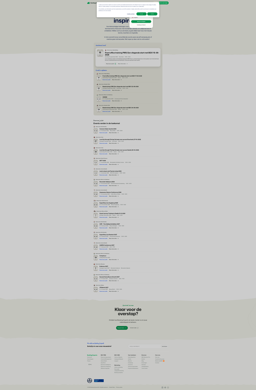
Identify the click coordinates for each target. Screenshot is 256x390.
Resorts (130, 361)
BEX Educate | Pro (146, 357)
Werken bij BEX (158, 361)
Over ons (157, 357)
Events (143, 359)
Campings (130, 362)
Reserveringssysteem (106, 357)
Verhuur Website (118, 357)
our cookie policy (140, 6)
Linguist (116, 361)
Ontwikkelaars (145, 366)
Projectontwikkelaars (133, 368)
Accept (141, 13)
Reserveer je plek (110, 63)
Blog (143, 361)
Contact (157, 362)
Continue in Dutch (141, 25)
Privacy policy (119, 387)
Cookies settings (131, 13)
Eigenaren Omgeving (106, 366)
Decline (152, 13)
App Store (103, 362)
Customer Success (159, 359)
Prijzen (88, 361)
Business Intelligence (106, 364)
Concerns (130, 364)
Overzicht (89, 357)
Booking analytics (118, 372)
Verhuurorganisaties (133, 366)
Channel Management (106, 359)
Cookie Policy (112, 387)
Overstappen (90, 359)
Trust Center (145, 368)
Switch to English (141, 21)
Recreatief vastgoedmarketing (119, 369)
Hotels (129, 359)
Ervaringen (144, 362)
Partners (144, 364)
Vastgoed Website (118, 359)
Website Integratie (105, 368)
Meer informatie (122, 63)
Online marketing (118, 367)
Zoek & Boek (104, 361)
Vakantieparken (132, 357)
